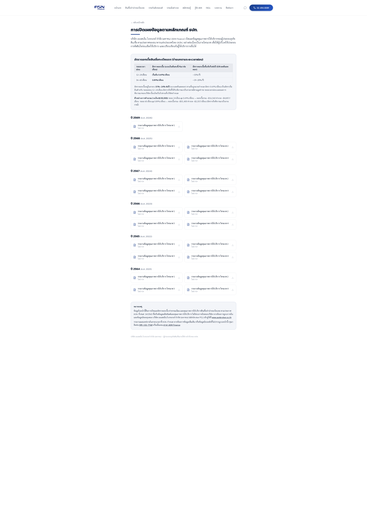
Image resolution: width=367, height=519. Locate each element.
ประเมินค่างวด (173, 7)
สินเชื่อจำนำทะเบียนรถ (135, 7)
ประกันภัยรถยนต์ (156, 7)
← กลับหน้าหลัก (137, 22)
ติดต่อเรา (229, 7)
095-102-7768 (145, 325)
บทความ (218, 7)
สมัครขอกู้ (187, 7)
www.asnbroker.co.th (221, 317)
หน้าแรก (117, 7)
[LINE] (245, 7)
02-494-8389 (263, 7)
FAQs (208, 7)
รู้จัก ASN (198, 7)
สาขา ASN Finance (171, 325)
